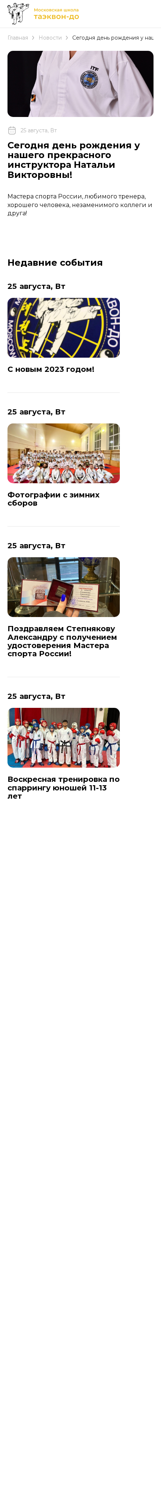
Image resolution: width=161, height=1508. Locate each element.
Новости (50, 37)
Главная (17, 37)
